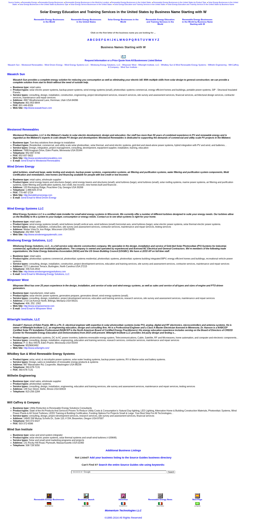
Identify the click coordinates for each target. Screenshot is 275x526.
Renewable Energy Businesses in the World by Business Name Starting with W (197, 21)
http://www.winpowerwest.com (39, 306)
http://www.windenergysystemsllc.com (43, 234)
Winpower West (129, 65)
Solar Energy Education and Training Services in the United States (140, 4)
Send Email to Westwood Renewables (40, 160)
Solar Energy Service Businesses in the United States (91, 4)
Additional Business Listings (123, 450)
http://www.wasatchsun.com (38, 108)
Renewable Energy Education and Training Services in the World (160, 21)
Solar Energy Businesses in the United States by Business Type (43, 4)
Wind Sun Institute (129, 67)
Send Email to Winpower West (36, 308)
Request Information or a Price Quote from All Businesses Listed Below (123, 60)
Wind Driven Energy (54, 65)
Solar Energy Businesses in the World (123, 20)
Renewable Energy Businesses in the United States (131, 2)
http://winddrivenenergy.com (38, 195)
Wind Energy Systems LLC (76, 65)
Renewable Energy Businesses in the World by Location (87, 2)
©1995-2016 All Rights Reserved (123, 517)
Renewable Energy (29, 2)
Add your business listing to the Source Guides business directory (130, 457)
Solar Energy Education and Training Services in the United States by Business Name (201, 4)
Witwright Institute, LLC (148, 65)
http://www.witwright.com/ (36, 348)
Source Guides (14, 2)
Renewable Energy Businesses (51, 2)
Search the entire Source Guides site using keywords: (132, 464)
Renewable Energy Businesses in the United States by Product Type (179, 2)
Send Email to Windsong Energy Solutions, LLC (45, 274)
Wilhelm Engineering (217, 65)
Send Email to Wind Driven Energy (38, 197)
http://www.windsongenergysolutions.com (45, 271)
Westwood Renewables (32, 65)
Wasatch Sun (14, 65)
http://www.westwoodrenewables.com (43, 158)
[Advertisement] (59, 118)
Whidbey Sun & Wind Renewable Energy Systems (183, 65)
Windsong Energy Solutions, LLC (105, 65)
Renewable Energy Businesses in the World (49, 20)
